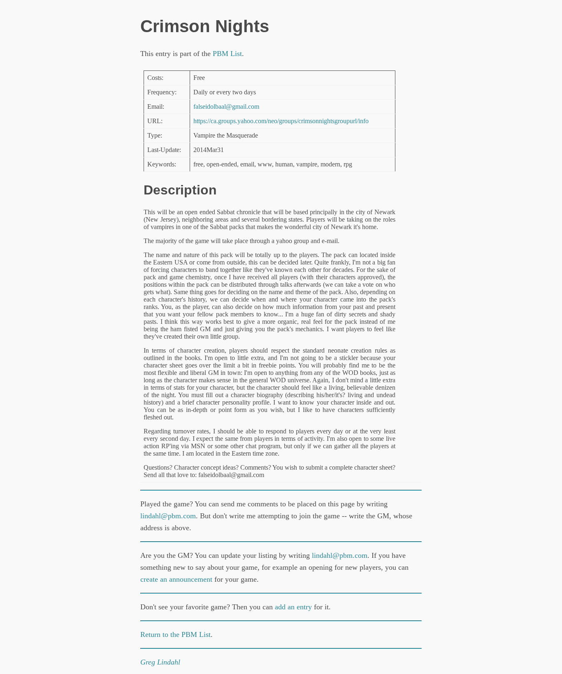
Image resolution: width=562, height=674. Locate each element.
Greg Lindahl (160, 662)
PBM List (227, 53)
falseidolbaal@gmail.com (226, 106)
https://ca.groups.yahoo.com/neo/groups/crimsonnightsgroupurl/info (281, 120)
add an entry (293, 607)
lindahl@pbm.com (168, 516)
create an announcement (176, 579)
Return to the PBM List (175, 634)
